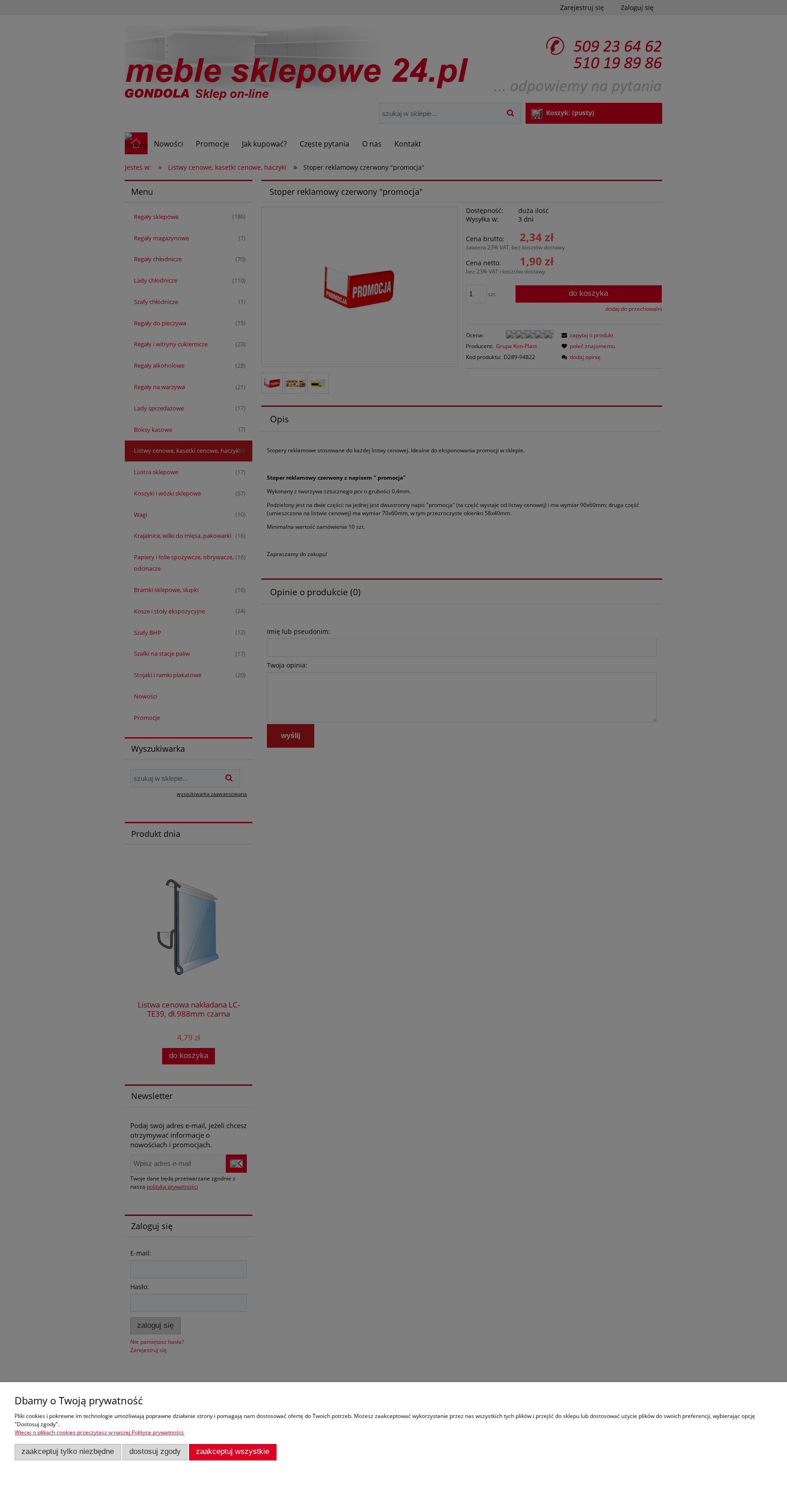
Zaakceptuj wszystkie (232, 1451)
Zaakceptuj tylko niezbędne (67, 1451)
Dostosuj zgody (155, 1451)
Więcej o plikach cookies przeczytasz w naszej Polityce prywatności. (99, 1432)
